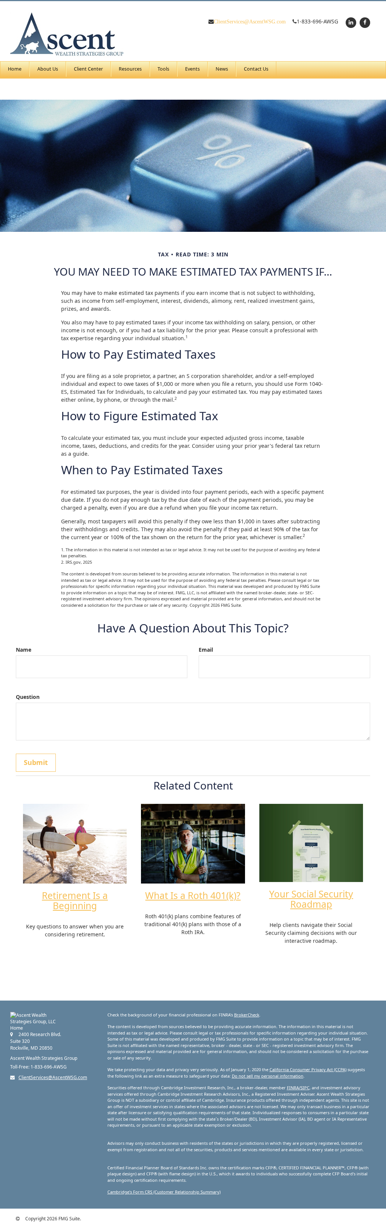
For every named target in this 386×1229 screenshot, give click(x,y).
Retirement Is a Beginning (75, 900)
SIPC (304, 1087)
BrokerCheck (246, 1015)
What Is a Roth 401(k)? (192, 895)
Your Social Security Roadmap (311, 899)
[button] (48, 69)
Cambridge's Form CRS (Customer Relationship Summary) (164, 1192)
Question (28, 696)
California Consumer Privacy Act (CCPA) (308, 1069)
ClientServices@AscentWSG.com (250, 21)
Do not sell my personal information (267, 1076)
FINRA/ (293, 1087)
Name (23, 649)
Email (206, 649)
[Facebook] (364, 22)
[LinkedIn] (350, 22)
